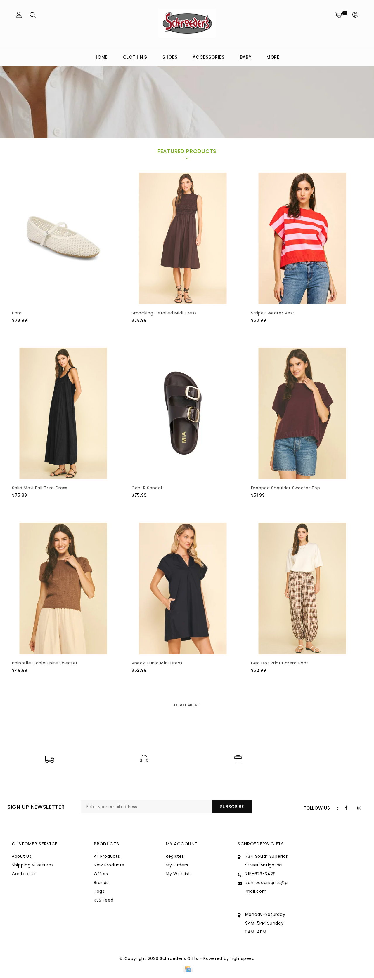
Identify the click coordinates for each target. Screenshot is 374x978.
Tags (99, 891)
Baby (246, 57)
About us (22, 856)
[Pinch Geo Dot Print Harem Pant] (302, 588)
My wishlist (178, 874)
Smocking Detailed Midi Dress (164, 313)
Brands (101, 882)
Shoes (170, 57)
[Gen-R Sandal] (182, 413)
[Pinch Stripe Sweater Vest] (302, 238)
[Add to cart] (15, 330)
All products (107, 856)
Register (175, 856)
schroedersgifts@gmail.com (267, 887)
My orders (177, 865)
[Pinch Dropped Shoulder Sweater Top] (302, 413)
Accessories (209, 57)
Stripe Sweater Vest (273, 313)
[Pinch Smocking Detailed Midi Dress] (182, 238)
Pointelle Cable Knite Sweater (44, 663)
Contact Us (24, 874)
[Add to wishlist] (30, 330)
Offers (101, 874)
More (273, 57)
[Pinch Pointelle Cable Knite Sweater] (63, 588)
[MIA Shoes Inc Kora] (63, 238)
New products (109, 865)
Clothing (135, 57)
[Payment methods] (187, 969)
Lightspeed (243, 958)
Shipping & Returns (33, 865)
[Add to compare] (44, 330)
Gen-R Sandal (146, 488)
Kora (17, 313)
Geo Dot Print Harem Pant (280, 663)
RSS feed (104, 900)
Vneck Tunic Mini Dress (156, 663)
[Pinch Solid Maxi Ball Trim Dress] (63, 413)
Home (101, 57)
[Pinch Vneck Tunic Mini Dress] (182, 588)
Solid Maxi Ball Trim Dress (39, 488)
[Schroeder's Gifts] (187, 23)
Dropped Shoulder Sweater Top (285, 488)
